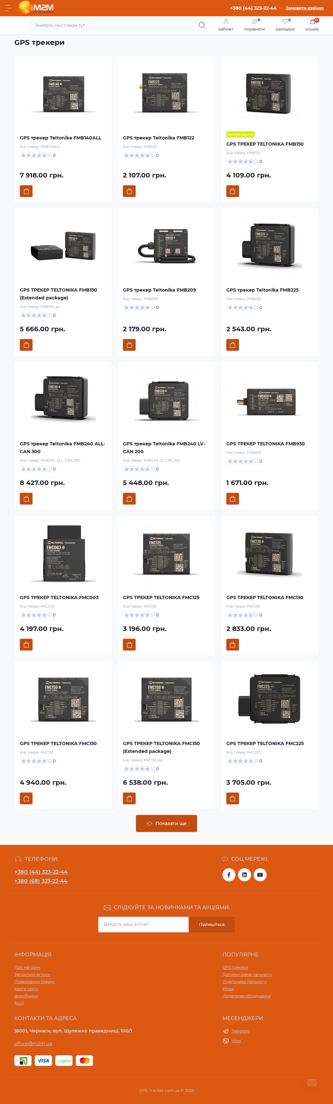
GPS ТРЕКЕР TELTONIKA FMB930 (265, 444)
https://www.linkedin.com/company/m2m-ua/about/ (244, 874)
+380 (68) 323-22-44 (40, 881)
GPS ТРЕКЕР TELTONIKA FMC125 (161, 597)
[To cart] (26, 191)
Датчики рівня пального (247, 974)
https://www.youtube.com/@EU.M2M (260, 874)
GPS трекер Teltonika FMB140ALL (60, 138)
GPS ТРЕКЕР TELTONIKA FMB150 (265, 144)
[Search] (202, 25)
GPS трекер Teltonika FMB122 (158, 138)
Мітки (228, 988)
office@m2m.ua (33, 1043)
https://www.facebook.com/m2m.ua (228, 874)
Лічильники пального (244, 981)
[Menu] (8, 8)
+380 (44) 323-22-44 (41, 872)
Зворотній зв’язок (32, 974)
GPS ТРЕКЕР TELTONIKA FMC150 (58, 743)
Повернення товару (34, 981)
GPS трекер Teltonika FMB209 (159, 290)
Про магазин (27, 967)
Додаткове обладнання (246, 995)
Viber (237, 1040)
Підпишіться (211, 924)
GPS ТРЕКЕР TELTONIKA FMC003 (59, 597)
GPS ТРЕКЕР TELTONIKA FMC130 (264, 597)
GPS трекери (39, 42)
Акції (19, 1003)
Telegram (241, 1031)
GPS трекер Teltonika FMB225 (262, 290)
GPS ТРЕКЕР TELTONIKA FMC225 (265, 743)
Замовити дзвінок (305, 8)
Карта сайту (26, 988)
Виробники (26, 995)
